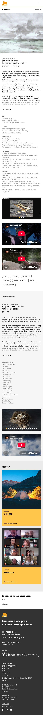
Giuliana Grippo (7, 387)
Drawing (15, 276)
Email (3, 600)
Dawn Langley (6, 381)
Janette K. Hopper (7, 118)
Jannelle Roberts (7, 391)
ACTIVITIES (6, 668)
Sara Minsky (6, 401)
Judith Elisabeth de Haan (10, 395)
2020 (5, 276)
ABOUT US (6, 673)
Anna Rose (5, 370)
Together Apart (9, 285)
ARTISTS (5, 671)
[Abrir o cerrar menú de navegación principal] (40, 3)
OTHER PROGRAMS (9, 666)
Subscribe (5, 604)
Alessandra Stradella (8, 364)
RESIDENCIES (7, 663)
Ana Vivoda (5, 366)
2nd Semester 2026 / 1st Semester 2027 (17, 678)
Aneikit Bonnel (6, 368)
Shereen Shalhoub (8, 403)
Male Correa (6, 397)
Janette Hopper (7, 389)
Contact (5, 675)
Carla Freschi (6, 376)
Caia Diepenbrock (7, 374)
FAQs (4, 680)
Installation (26, 276)
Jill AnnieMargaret (7, 393)
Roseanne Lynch (7, 399)
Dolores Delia (6, 383)
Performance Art (19, 280)
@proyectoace (7, 706)
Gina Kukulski (6, 385)
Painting (6, 280)
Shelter (32, 280)
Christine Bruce (7, 379)
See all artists (35, 9)
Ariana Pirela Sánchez (9, 372)
